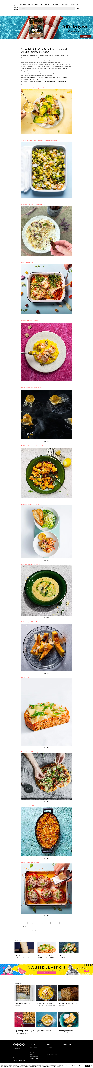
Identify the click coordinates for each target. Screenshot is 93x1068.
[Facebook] (14, 1044)
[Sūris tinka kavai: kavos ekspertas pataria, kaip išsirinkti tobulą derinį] (24, 947)
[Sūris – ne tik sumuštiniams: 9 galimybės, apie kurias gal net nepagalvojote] (46, 947)
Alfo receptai (24, 923)
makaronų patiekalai (32, 923)
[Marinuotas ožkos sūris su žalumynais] (68, 947)
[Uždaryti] (91, 1065)
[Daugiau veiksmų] (71, 46)
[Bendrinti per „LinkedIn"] (28, 930)
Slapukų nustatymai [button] (70, 1065)
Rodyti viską (75, 939)
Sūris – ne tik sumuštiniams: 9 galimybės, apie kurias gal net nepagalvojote (46, 956)
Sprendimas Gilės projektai (19, 1060)
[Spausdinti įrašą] (35, 930)
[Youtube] (20, 1044)
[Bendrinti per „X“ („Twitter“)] (25, 930)
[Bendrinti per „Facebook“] (22, 930)
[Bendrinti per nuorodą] (32, 930)
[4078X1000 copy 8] (46, 27)
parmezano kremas (55, 923)
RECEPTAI (24, 926)
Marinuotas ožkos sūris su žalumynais (67, 956)
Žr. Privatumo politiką (55, 1066)
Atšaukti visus (80, 1065)
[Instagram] (17, 1044)
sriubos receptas (40, 923)
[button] (78, 8)
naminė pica (47, 923)
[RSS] (23, 1044)
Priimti (87, 1065)
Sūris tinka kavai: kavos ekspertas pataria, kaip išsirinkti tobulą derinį (22, 956)
